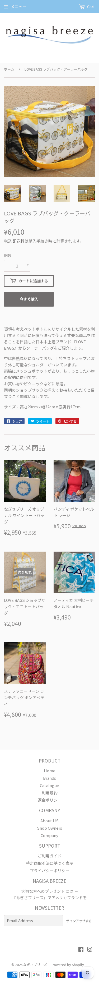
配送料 (19, 241)
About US (49, 820)
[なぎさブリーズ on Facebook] (81, 950)
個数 (7, 255)
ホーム (9, 69)
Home (49, 770)
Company (49, 835)
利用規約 (50, 793)
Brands (49, 778)
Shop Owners (49, 828)
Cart (90, 6)
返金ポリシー (50, 800)
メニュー (18, 6)
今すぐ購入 (29, 299)
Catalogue (49, 785)
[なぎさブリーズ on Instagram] (89, 950)
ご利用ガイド (50, 855)
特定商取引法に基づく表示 (49, 863)
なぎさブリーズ (35, 964)
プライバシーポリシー (49, 870)
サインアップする (79, 920)
